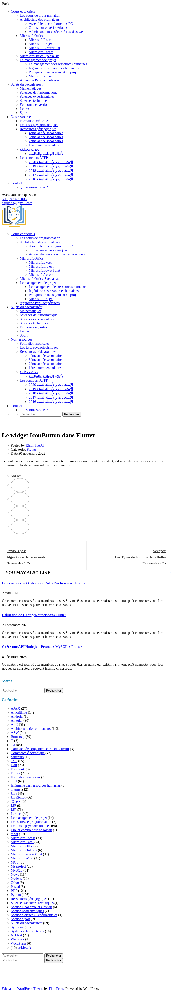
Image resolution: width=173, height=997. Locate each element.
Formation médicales (34, 121)
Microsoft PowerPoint (44, 48)
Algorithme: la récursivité (26, 557)
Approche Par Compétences (40, 80)
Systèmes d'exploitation (27, 931)
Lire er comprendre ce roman (31, 830)
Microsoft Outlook (24, 850)
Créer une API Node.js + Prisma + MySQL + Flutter (42, 647)
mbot (14, 834)
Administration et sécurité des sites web (57, 32)
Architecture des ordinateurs (40, 19)
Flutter (31, 449)
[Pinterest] (20, 513)
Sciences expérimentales (37, 96)
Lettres (24, 109)
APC (14, 724)
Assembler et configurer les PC (51, 23)
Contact (16, 183)
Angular (16, 720)
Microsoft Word (22, 858)
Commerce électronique (28, 753)
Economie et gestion (34, 104)
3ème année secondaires (46, 137)
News (15, 874)
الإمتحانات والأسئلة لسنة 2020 (51, 162)
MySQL (16, 870)
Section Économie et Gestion (31, 907)
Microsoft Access (41, 52)
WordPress (18, 943)
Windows (17, 939)
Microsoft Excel (40, 40)
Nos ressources (21, 117)
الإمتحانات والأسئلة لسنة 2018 (51, 170)
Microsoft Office (31, 36)
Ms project (18, 866)
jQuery (16, 801)
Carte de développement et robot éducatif (40, 749)
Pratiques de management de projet (53, 72)
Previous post (16, 551)
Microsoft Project (41, 44)
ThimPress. (57, 988)
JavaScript (18, 797)
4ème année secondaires (46, 133)
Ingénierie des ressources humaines (54, 68)
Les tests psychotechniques (39, 125)
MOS (15, 862)
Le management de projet (38, 60)
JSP (13, 810)
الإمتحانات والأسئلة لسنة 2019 (51, 166)
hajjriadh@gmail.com (17, 203)
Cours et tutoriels (23, 11)
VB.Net (16, 935)
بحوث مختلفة (29, 149)
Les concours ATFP (34, 158)
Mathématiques (30, 88)
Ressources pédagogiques (38, 129)
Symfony (17, 927)
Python (16, 895)
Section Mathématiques (27, 911)
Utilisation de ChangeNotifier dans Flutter (34, 615)
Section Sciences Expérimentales (34, 915)
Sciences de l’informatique (38, 92)
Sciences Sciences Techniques (32, 903)
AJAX (15, 708)
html (14, 781)
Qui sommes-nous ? (34, 187)
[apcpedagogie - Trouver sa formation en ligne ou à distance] (14, 226)
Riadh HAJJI (35, 445)
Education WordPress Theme (22, 988)
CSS (14, 761)
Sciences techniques (34, 100)
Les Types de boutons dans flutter (140, 557)
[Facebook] (20, 485)
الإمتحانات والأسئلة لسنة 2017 (51, 175)
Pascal (15, 886)
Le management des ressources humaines (58, 64)
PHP (14, 891)
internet (16, 789)
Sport (23, 113)
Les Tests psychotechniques (30, 826)
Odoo (15, 882)
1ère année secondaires (45, 145)
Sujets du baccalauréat (26, 84)
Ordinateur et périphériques (48, 27)
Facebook (18, 769)
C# (13, 745)
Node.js (16, 878)
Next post (159, 551)
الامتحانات (25, 948)
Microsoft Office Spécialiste (39, 56)
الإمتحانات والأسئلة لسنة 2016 (51, 179)
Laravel (16, 814)
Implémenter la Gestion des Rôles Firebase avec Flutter (44, 583)
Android (17, 716)
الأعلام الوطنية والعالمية (46, 154)
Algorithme (19, 712)
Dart (14, 765)
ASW (15, 733)
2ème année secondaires (46, 141)
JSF (13, 805)
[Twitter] (20, 499)
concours (17, 757)
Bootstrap (18, 737)
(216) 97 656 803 (14, 199)
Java (14, 793)
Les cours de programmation (40, 15)
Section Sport (20, 919)
